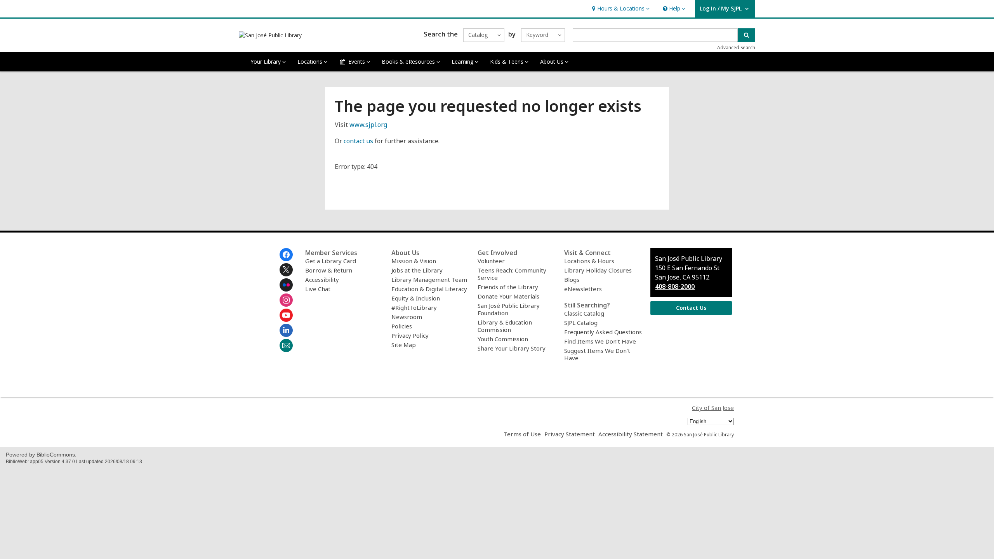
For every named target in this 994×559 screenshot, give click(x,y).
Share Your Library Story (512, 348)
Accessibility (322, 279)
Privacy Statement (569, 434)
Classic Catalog (584, 313)
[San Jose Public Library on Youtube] (286, 315)
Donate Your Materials (508, 296)
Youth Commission (503, 339)
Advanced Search (736, 47)
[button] (620, 8)
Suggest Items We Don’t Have (597, 354)
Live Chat (317, 289)
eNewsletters (583, 289)
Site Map (403, 345)
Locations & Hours (589, 261)
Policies (401, 326)
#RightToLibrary (414, 307)
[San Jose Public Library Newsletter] (286, 345)
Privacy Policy (410, 335)
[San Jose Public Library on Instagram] (286, 300)
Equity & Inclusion (415, 298)
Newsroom (406, 317)
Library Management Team (429, 279)
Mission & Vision (413, 261)
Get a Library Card (330, 261)
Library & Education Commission (505, 325)
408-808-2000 (675, 286)
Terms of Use (522, 434)
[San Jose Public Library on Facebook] (286, 254)
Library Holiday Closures (598, 270)
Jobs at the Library (417, 270)
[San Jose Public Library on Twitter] (286, 269)
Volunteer (491, 261)
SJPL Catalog (581, 322)
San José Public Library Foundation (509, 309)
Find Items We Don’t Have (600, 341)
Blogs (571, 279)
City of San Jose (713, 407)
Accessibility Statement (630, 434)
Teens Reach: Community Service (512, 273)
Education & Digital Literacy (429, 289)
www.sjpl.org (368, 124)
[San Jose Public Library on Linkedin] (286, 330)
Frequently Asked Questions (603, 332)
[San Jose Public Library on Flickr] (286, 285)
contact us (358, 141)
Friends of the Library (508, 287)
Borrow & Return (328, 270)
